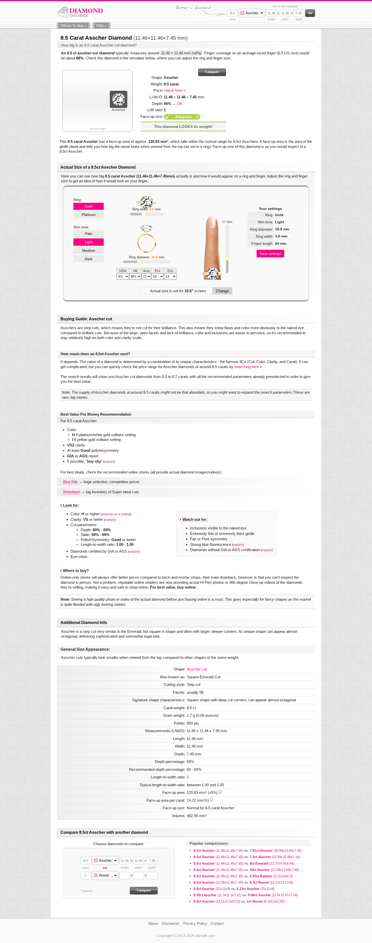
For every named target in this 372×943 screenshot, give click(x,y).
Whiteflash (71, 492)
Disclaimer (170, 923)
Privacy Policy (195, 923)
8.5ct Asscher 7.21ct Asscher (248, 850)
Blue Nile (70, 482)
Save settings (270, 254)
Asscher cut (197, 669)
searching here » (248, 367)
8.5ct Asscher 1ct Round (239, 901)
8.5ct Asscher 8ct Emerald (244, 863)
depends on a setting (115, 514)
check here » (174, 90)
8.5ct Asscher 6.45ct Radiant (243, 876)
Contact (217, 923)
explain (109, 461)
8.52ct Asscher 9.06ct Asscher (246, 895)
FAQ (101, 26)
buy (73, 26)
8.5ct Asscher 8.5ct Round (243, 882)
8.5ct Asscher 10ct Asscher (246, 870)
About (153, 923)
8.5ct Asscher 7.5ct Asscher (247, 857)
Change (222, 291)
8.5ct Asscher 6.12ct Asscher (234, 889)
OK (179, 103)
